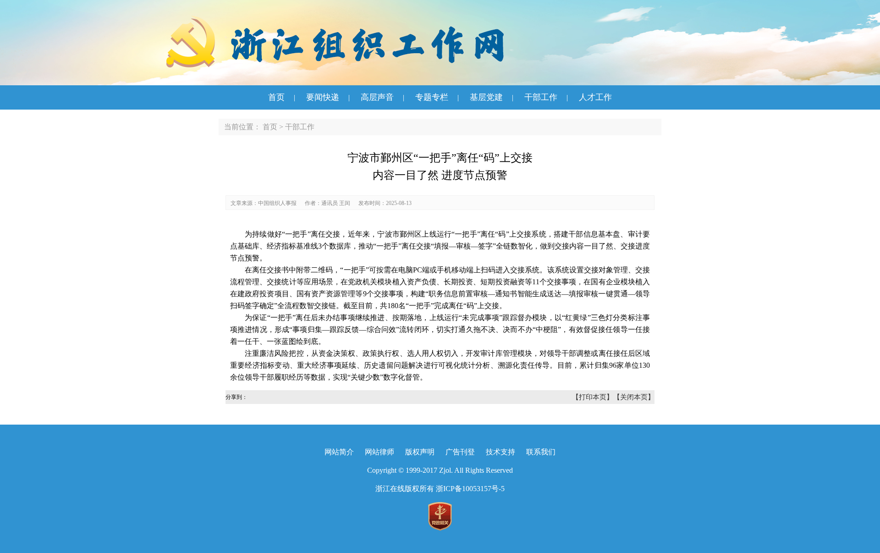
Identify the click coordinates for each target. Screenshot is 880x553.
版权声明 (419, 452)
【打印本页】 (592, 397)
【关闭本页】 (633, 397)
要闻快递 (322, 97)
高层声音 (377, 97)
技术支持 (500, 452)
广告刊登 (460, 452)
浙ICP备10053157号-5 (470, 488)
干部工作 (540, 97)
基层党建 (486, 97)
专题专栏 (431, 97)
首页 (276, 97)
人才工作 (595, 97)
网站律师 (379, 452)
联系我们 (541, 452)
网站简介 (339, 452)
